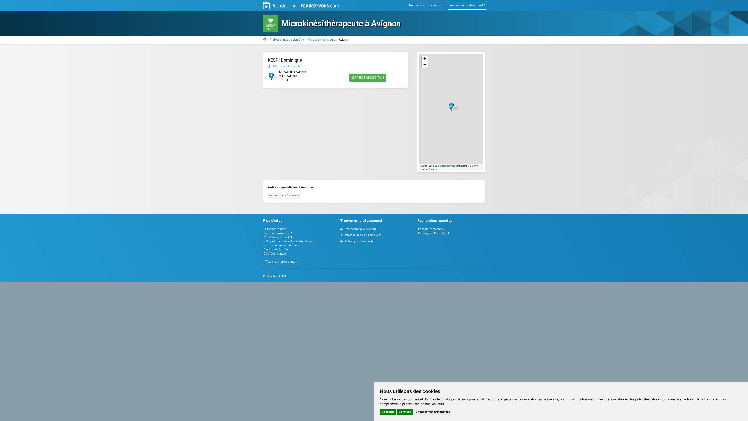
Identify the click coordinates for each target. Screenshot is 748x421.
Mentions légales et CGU (279, 237)
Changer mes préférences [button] (432, 411)
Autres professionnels (359, 241)
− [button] (424, 64)
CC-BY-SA (473, 165)
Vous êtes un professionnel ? (467, 5)
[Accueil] (264, 39)
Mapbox (434, 169)
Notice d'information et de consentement (289, 241)
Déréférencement (275, 253)
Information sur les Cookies (280, 245)
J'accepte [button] (388, 411)
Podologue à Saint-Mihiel (433, 233)
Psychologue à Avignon (284, 195)
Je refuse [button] (405, 411)
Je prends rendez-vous (367, 77)
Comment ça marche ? (278, 233)
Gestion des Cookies (276, 249)
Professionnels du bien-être (362, 235)
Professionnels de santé (360, 229)
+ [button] (424, 58)
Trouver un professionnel (424, 5)
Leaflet (423, 165)
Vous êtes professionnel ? (281, 261)
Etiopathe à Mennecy (431, 229)
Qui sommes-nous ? (276, 229)
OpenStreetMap (447, 165)
